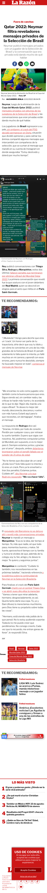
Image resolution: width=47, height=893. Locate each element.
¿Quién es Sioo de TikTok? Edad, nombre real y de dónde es (22, 821)
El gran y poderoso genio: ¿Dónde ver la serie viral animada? (25, 788)
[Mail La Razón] (32, 63)
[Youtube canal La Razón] (21, 886)
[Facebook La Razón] (14, 63)
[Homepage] (23, 2)
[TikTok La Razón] (37, 881)
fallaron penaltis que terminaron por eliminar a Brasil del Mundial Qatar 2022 (22, 276)
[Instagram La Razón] (32, 881)
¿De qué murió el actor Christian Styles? (22, 796)
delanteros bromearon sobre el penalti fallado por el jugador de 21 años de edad (22, 451)
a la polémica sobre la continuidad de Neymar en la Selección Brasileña (22, 575)
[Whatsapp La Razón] (26, 63)
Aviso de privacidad (28, 876)
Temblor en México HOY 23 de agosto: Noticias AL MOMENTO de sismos (25, 805)
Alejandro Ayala (14, 99)
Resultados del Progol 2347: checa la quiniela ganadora (25, 813)
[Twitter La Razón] (20, 63)
